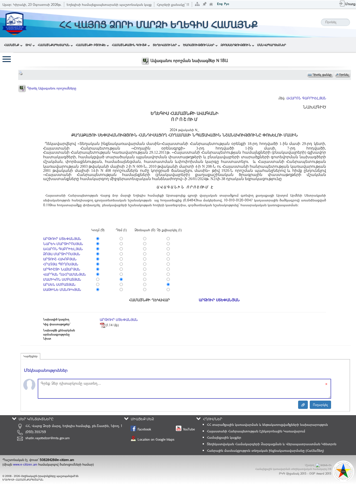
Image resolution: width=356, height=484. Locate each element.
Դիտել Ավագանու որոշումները (51, 88)
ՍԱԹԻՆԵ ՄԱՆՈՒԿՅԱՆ (62, 289)
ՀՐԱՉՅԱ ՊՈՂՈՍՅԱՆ (60, 264)
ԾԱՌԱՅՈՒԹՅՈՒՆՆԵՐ (198, 45)
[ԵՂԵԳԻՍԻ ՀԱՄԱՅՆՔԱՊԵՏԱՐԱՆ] (14, 22)
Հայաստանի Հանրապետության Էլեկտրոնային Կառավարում (256, 431)
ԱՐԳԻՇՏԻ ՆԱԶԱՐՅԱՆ (61, 269)
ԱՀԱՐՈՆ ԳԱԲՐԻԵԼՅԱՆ (306, 98)
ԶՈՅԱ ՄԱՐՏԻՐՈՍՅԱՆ (61, 254)
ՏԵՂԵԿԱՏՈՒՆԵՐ (165, 45)
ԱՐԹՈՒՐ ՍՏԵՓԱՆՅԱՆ (62, 238)
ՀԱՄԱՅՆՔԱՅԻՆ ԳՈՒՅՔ (129, 45)
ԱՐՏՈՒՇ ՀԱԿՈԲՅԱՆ (60, 259)
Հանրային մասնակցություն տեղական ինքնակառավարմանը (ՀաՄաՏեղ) (265, 450)
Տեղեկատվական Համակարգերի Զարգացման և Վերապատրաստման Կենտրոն (271, 444)
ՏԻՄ (28, 45)
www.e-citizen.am (25, 464)
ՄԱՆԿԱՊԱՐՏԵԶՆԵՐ (271, 45)
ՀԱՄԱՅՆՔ (11, 45)
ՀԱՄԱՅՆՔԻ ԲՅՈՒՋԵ (91, 45)
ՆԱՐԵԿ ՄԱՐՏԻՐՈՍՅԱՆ (63, 243)
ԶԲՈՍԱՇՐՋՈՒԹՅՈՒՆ (236, 45)
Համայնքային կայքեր (224, 437)
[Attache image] (303, 405)
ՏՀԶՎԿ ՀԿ (325, 465)
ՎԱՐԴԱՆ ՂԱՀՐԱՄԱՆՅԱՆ (64, 274)
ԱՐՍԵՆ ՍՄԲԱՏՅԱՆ (59, 284)
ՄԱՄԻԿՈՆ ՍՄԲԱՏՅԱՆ (62, 279)
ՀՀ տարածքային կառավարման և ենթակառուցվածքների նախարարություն (267, 424)
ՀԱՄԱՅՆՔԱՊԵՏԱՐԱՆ (54, 45)
